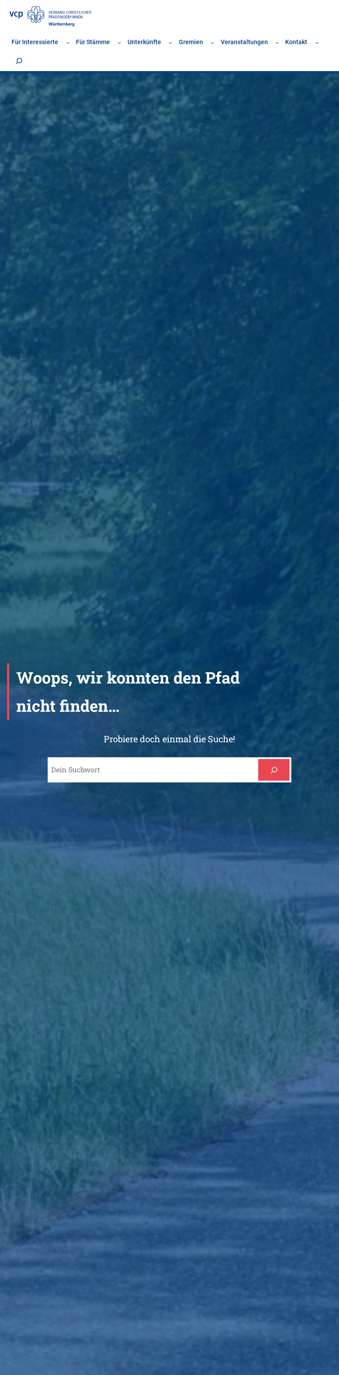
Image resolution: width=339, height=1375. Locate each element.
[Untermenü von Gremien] (212, 42)
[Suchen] (274, 770)
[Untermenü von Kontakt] (317, 42)
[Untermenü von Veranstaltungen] (277, 42)
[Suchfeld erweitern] (19, 61)
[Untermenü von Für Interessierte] (68, 42)
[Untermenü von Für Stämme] (119, 42)
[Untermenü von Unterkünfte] (170, 42)
